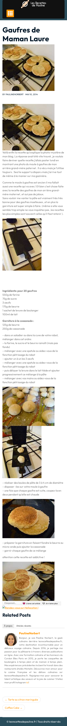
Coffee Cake (12, 707)
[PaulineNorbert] (10, 639)
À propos (8, 626)
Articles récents (23, 626)
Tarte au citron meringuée (23, 699)
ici (27, 682)
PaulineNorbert (15, 94)
